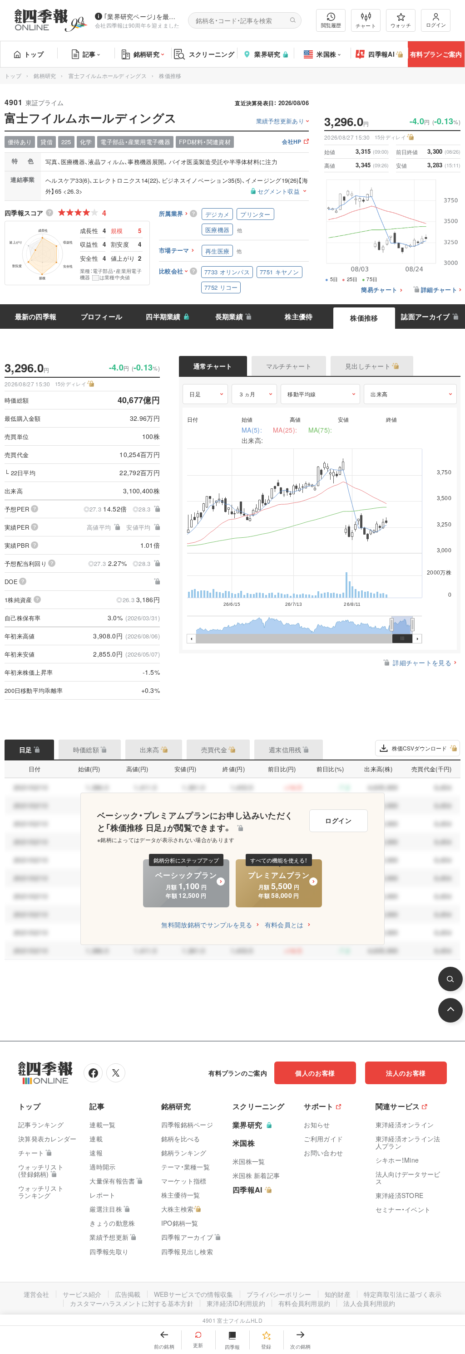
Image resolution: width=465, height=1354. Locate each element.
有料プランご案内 (436, 53)
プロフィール (102, 316)
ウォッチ (401, 25)
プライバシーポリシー (279, 1294)
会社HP (291, 142)
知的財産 (338, 1294)
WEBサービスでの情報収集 (193, 1294)
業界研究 (267, 53)
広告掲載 (128, 1294)
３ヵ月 (247, 394)
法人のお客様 (406, 1072)
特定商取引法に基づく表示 (403, 1294)
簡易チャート (379, 290)
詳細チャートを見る (422, 662)
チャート (366, 25)
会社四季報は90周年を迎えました (137, 25)
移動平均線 (301, 394)
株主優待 (298, 316)
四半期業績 (163, 316)
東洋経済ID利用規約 (236, 1303)
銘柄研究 (146, 53)
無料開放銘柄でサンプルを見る (206, 924)
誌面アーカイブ (425, 316)
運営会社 (36, 1294)
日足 (195, 394)
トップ (34, 53)
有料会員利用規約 (304, 1303)
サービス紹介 (82, 1294)
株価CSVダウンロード (419, 748)
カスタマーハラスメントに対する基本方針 (131, 1303)
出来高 (379, 394)
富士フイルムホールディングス (108, 75)
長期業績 (229, 316)
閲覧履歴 (331, 25)
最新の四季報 (36, 316)
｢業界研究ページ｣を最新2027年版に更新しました (142, 16)
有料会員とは (284, 924)
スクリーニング (211, 53)
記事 (89, 53)
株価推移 (364, 318)
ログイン (436, 24)
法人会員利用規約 (369, 1303)
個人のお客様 (315, 1072)
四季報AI (381, 53)
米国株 (326, 53)
